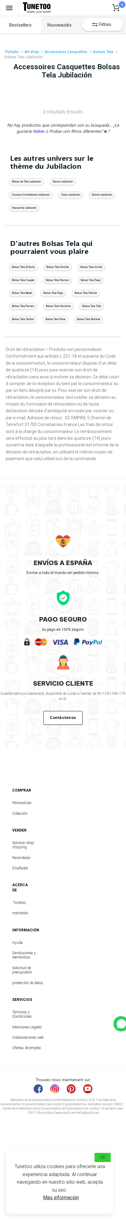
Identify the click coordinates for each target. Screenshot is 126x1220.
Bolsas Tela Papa (91, 280)
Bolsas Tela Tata (91, 306)
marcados (19, 913)
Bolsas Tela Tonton (23, 319)
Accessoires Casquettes (66, 52)
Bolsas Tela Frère (55, 319)
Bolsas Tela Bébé (22, 292)
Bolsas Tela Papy (53, 292)
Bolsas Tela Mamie (86, 292)
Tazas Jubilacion (70, 194)
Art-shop (31, 52)
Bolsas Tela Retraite (88, 319)
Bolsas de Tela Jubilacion (26, 181)
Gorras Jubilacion (63, 181)
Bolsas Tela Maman (57, 280)
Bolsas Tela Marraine (58, 306)
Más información (61, 1197)
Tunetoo (19, 903)
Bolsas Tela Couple (23, 280)
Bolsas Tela (103, 52)
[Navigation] (9, 8)
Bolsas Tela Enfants (23, 267)
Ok (102, 1157)
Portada (11, 52)
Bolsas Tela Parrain (23, 306)
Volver (39, 131)
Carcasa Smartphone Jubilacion (31, 194)
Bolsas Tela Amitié (91, 267)
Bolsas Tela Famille (57, 267)
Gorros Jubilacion (102, 194)
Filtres (105, 24)
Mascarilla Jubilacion (24, 207)
